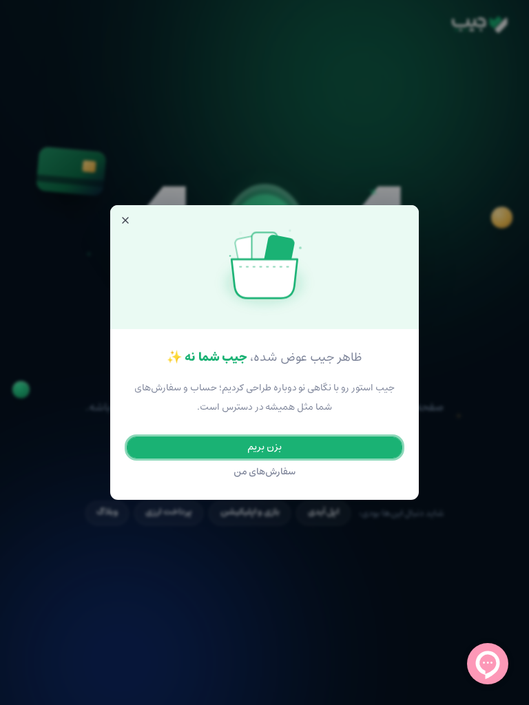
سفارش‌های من (265, 472)
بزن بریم (264, 447)
